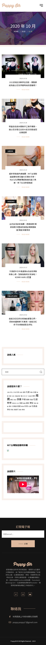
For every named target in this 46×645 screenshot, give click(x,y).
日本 (17, 403)
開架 (33, 396)
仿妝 (31, 399)
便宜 (31, 402)
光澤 (29, 406)
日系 (13, 396)
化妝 (28, 392)
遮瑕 (24, 392)
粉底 (12, 409)
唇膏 (21, 403)
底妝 (19, 406)
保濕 (17, 392)
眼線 (22, 406)
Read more (25, 90)
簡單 (27, 399)
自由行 (16, 409)
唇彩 (10, 406)
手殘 (14, 392)
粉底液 (14, 403)
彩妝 (34, 392)
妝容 (15, 400)
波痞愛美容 (11, 201)
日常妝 (14, 406)
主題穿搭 (10, 151)
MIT (26, 396)
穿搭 (8, 409)
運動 (24, 403)
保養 (19, 399)
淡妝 (8, 392)
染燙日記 (10, 249)
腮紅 (11, 400)
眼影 (27, 403)
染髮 (21, 392)
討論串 (30, 396)
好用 (26, 406)
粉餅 (10, 396)
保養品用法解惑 (12, 296)
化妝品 (34, 406)
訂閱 (25, 544)
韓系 (23, 409)
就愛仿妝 (10, 60)
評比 (11, 392)
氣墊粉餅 (17, 396)
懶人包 (23, 396)
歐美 (35, 403)
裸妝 (31, 392)
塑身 (20, 409)
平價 (24, 399)
